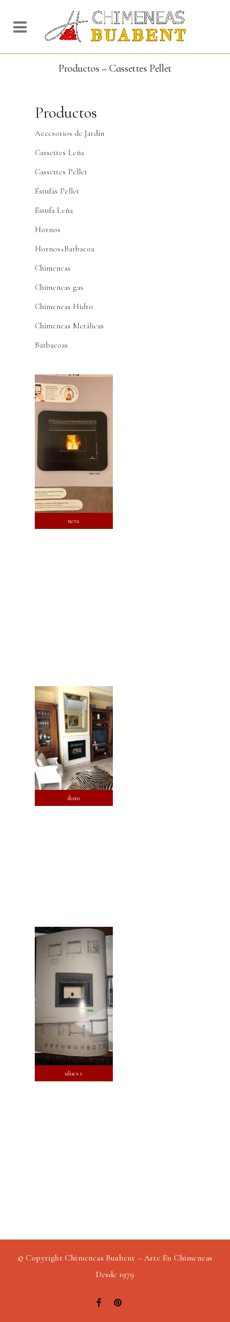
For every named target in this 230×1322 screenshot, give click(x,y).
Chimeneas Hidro (64, 306)
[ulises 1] (74, 996)
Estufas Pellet (57, 191)
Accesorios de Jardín (69, 133)
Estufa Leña (54, 210)
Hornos (47, 229)
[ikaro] (74, 738)
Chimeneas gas (59, 287)
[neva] (74, 443)
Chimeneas (53, 268)
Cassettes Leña (59, 152)
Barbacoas (51, 345)
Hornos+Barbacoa (64, 248)
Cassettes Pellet (61, 171)
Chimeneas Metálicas (69, 325)
